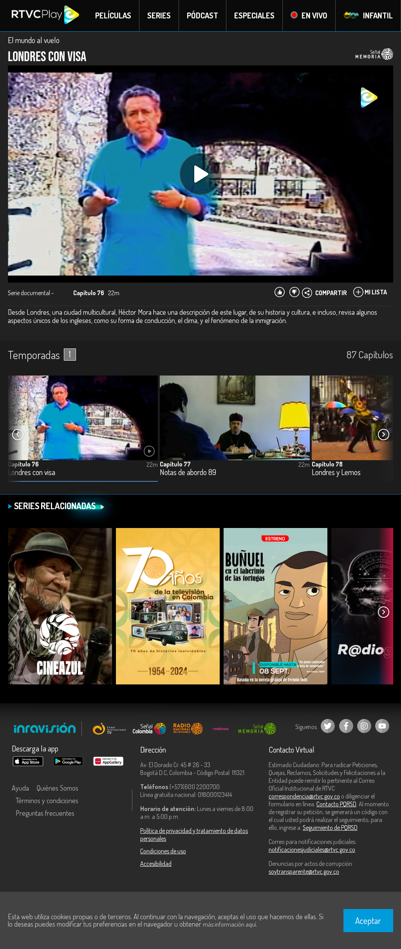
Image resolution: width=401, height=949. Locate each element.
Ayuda (20, 788)
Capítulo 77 (175, 464)
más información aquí (229, 924)
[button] (383, 435)
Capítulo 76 (23, 464)
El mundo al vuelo (34, 40)
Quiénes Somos (57, 788)
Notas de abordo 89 (188, 472)
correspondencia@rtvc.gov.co (304, 796)
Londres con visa (31, 472)
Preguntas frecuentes (45, 813)
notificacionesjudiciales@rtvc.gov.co (312, 849)
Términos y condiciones (47, 800)
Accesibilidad (156, 863)
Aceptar (368, 920)
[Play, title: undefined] (200, 174)
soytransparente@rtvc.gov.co (304, 871)
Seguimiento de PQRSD (330, 827)
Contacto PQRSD (336, 804)
